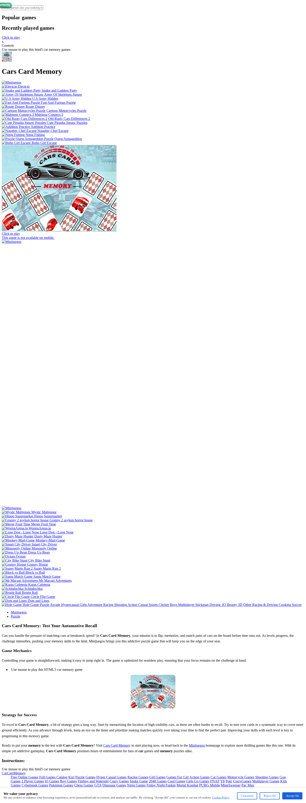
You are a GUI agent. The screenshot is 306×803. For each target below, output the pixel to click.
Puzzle (15, 616)
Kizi (71, 777)
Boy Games (68, 781)
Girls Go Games (197, 781)
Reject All (270, 795)
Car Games (218, 777)
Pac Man (247, 785)
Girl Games (157, 777)
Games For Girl (177, 777)
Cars (10, 773)
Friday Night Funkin (161, 785)
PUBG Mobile (209, 785)
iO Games (52, 781)
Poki (229, 781)
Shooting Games (267, 777)
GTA (97, 785)
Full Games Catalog (53, 777)
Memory (19, 773)
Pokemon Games (61, 785)
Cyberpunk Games (35, 785)
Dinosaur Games (114, 785)
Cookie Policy (221, 797)
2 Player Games (33, 781)
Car (4, 773)
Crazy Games (119, 781)
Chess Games (83, 785)
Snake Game (139, 781)
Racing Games (137, 777)
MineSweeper (231, 785)
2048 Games (158, 781)
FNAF (215, 781)
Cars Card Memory (117, 745)
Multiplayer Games (265, 781)
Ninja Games (136, 785)
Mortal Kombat (187, 785)
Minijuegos (19, 612)
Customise (247, 795)
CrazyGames (242, 781)
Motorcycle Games (240, 777)
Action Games (199, 777)
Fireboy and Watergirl (93, 781)
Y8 (222, 781)
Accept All (292, 795)
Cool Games (176, 781)
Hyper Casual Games (111, 777)
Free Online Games (24, 777)
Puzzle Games (85, 777)
